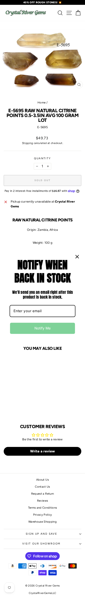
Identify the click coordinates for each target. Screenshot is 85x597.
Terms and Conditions (42, 507)
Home (41, 102)
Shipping (27, 143)
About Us (42, 479)
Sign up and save (41, 533)
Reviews (42, 500)
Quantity (42, 158)
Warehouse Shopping (42, 521)
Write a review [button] (42, 451)
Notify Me (42, 328)
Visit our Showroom (41, 543)
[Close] (77, 256)
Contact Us (42, 486)
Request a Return (42, 493)
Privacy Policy (42, 514)
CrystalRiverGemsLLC (42, 593)
